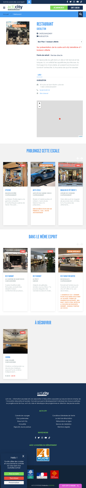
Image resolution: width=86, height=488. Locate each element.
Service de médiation (63, 424)
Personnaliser (14, 482)
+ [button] (39, 103)
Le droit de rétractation (63, 418)
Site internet (44, 93)
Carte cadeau (75, 7)
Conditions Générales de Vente (63, 415)
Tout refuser (14, 478)
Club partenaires (22, 418)
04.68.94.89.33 (45, 90)
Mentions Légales (64, 427)
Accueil (6, 14)
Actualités (22, 424)
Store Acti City (22, 421)
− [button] (39, 106)
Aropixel (52, 485)
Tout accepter (14, 474)
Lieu (39, 75)
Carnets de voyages (22, 415)
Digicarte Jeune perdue (22, 427)
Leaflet (80, 136)
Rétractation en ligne (63, 421)
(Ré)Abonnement (58, 7)
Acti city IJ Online (69, 486)
